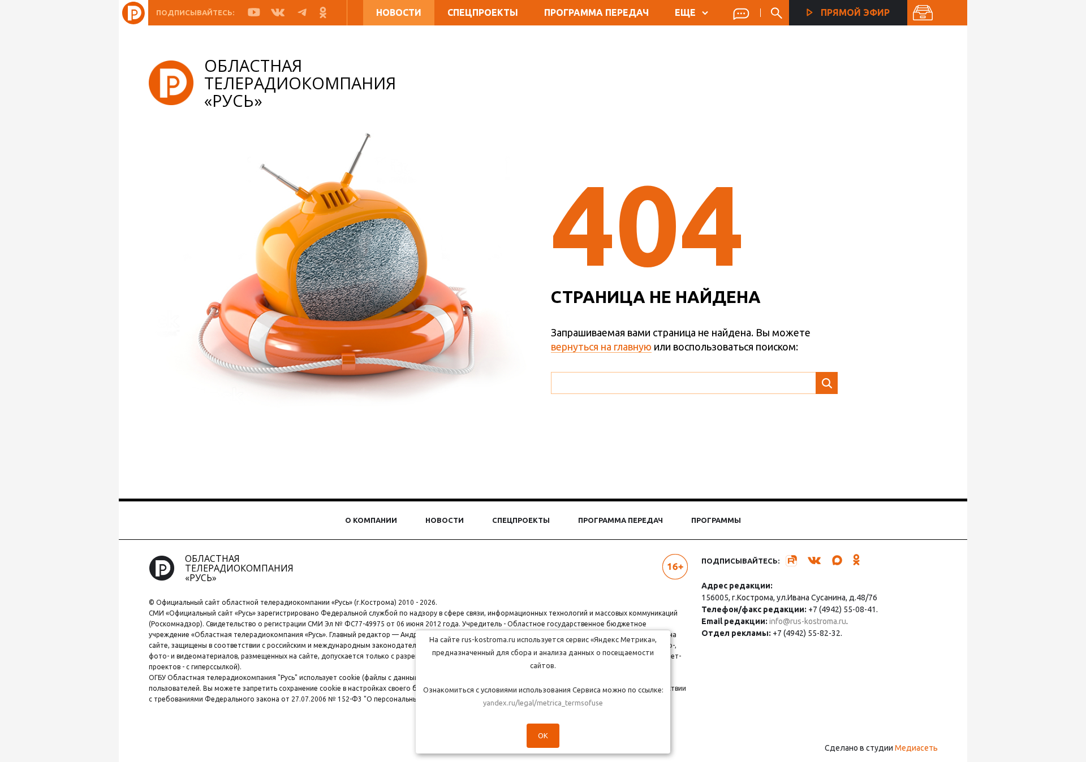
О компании (371, 520)
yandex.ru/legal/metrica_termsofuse (543, 703)
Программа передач (596, 12)
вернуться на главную (601, 346)
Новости (398, 12)
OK (543, 735)
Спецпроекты (482, 12)
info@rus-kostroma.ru (807, 621)
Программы (716, 520)
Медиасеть (916, 747)
